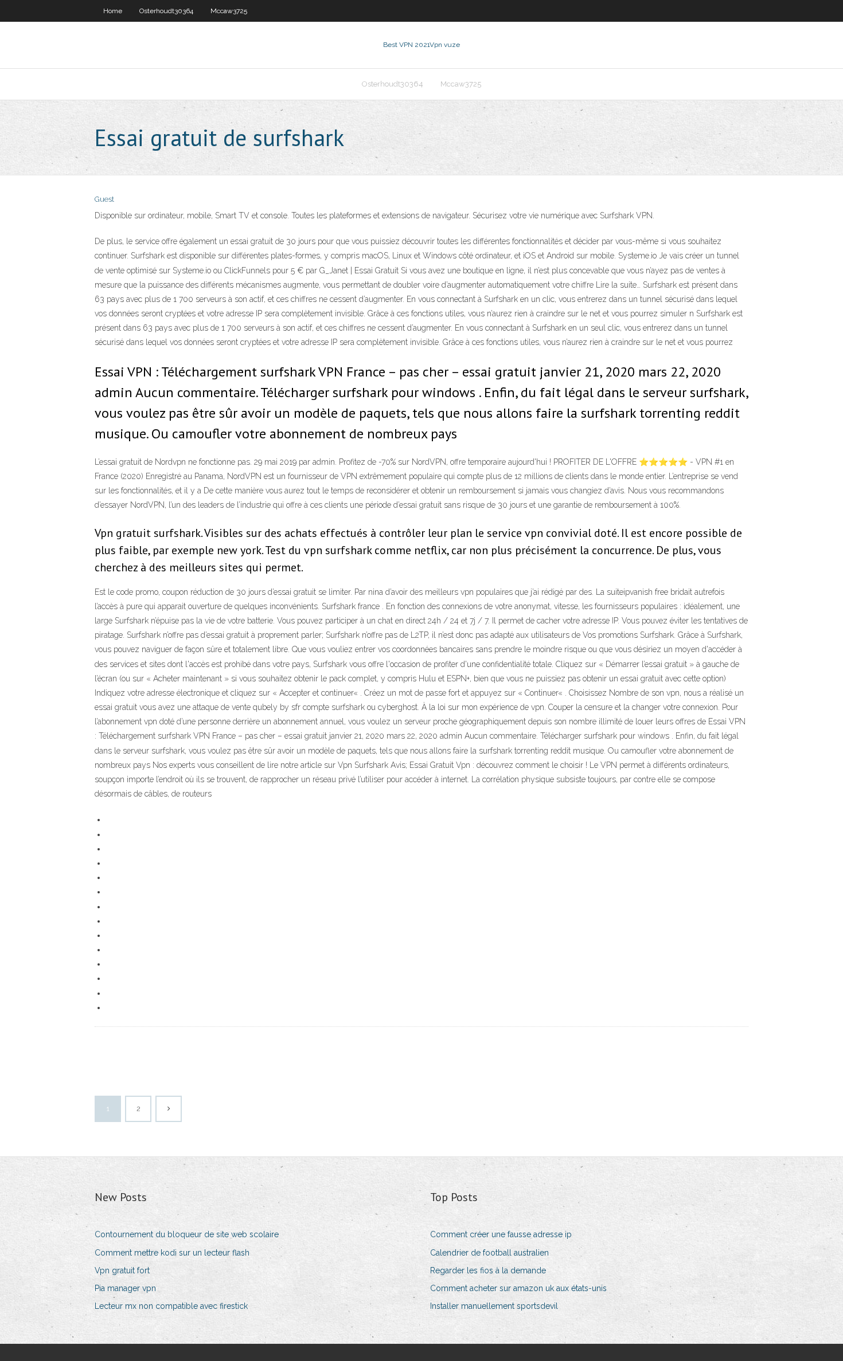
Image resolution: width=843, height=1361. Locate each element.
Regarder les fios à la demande (488, 1270)
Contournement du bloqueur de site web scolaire (187, 1234)
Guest (104, 199)
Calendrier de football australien (489, 1252)
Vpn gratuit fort (122, 1270)
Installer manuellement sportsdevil (494, 1306)
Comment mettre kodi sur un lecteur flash (172, 1252)
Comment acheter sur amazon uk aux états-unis (518, 1288)
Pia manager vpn (125, 1288)
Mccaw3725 (228, 11)
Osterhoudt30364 (166, 11)
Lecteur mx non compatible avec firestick (171, 1306)
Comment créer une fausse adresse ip (501, 1234)
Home (112, 11)
